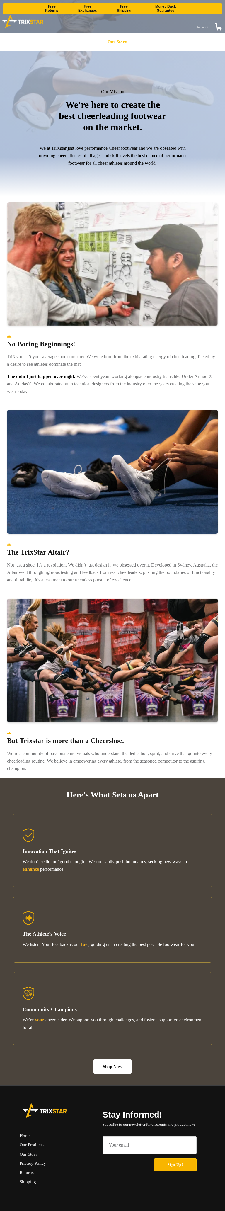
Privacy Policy (33, 1163)
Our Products (83, 42)
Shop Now (112, 1066)
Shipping (28, 1181)
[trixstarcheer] (22, 21)
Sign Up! (175, 1165)
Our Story (117, 42)
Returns (27, 1172)
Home (52, 42)
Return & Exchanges (159, 42)
